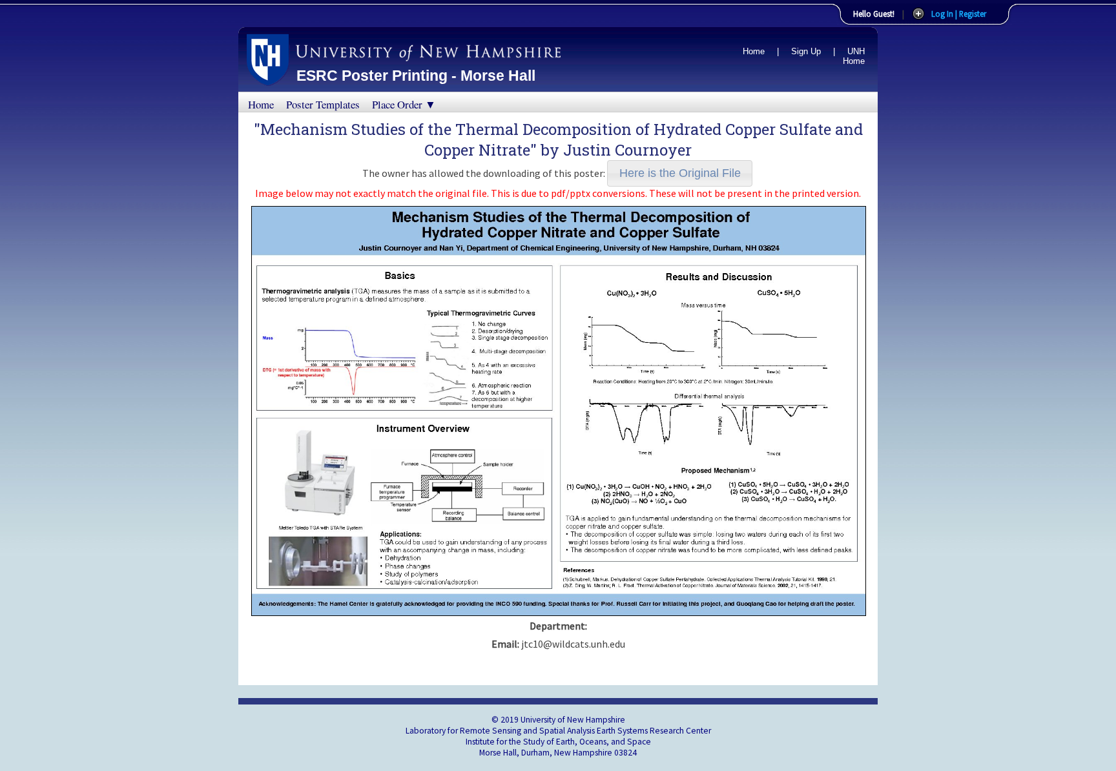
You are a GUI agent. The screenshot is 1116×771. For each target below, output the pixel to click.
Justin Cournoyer (627, 149)
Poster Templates (323, 104)
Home (754, 51)
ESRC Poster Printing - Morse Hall (415, 75)
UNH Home (854, 56)
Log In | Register (958, 13)
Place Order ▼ (404, 104)
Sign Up (806, 51)
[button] (679, 173)
